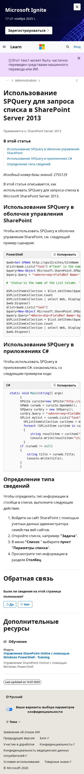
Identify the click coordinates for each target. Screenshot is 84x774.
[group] (42, 297)
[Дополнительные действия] (77, 80)
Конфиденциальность (56, 744)
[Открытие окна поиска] (67, 47)
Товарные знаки (57, 762)
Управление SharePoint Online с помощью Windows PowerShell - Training (36, 655)
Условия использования (21, 762)
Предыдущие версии (19, 738)
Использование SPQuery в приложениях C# (39, 158)
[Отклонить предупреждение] (77, 6)
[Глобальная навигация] (4, 47)
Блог (43, 738)
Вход (77, 47)
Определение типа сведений (28, 164)
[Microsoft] (42, 47)
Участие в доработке (18, 744)
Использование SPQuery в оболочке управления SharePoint (43, 151)
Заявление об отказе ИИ (21, 732)
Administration (26, 80)
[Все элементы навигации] (7, 80)
